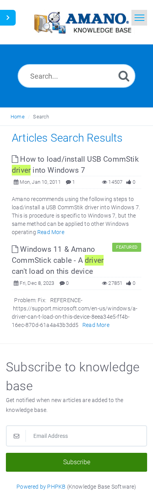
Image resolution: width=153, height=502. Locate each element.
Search (41, 117)
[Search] (124, 75)
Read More (50, 232)
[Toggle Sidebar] (8, 18)
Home (18, 117)
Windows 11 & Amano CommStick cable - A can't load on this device (58, 260)
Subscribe (76, 462)
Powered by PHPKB (41, 487)
